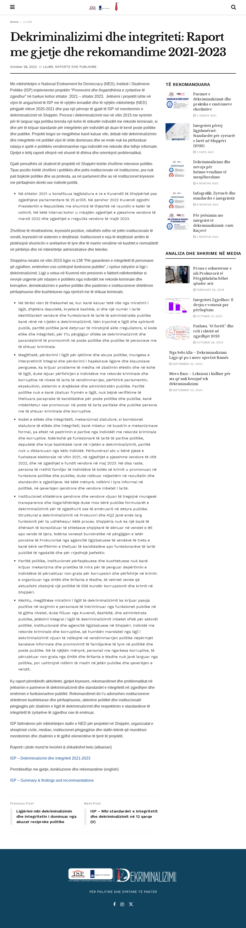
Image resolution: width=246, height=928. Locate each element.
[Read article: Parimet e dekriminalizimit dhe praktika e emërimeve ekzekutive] (178, 100)
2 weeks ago (206, 115)
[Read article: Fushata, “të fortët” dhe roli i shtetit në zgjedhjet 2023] (178, 332)
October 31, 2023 (209, 316)
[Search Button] (233, 7)
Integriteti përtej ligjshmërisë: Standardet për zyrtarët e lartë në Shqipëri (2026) (214, 135)
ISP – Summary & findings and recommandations (52, 780)
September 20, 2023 (187, 364)
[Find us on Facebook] (114, 904)
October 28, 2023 (23, 67)
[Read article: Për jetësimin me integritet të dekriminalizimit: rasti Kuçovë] (178, 221)
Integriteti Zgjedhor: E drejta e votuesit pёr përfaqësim (213, 305)
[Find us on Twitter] (131, 904)
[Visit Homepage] (123, 7)
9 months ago (207, 204)
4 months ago (207, 183)
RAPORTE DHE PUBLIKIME (76, 67)
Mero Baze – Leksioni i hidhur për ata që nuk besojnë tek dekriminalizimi (200, 379)
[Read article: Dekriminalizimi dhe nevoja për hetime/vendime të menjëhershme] (178, 168)
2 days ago (205, 152)
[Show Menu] (12, 7)
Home (14, 22)
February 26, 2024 (210, 289)
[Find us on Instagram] (122, 904)
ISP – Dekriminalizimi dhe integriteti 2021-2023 (50, 758)
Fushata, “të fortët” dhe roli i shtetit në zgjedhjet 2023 (213, 331)
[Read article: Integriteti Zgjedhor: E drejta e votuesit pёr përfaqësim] (178, 306)
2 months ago (207, 236)
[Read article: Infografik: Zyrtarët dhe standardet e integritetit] (178, 199)
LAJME (27, 22)
